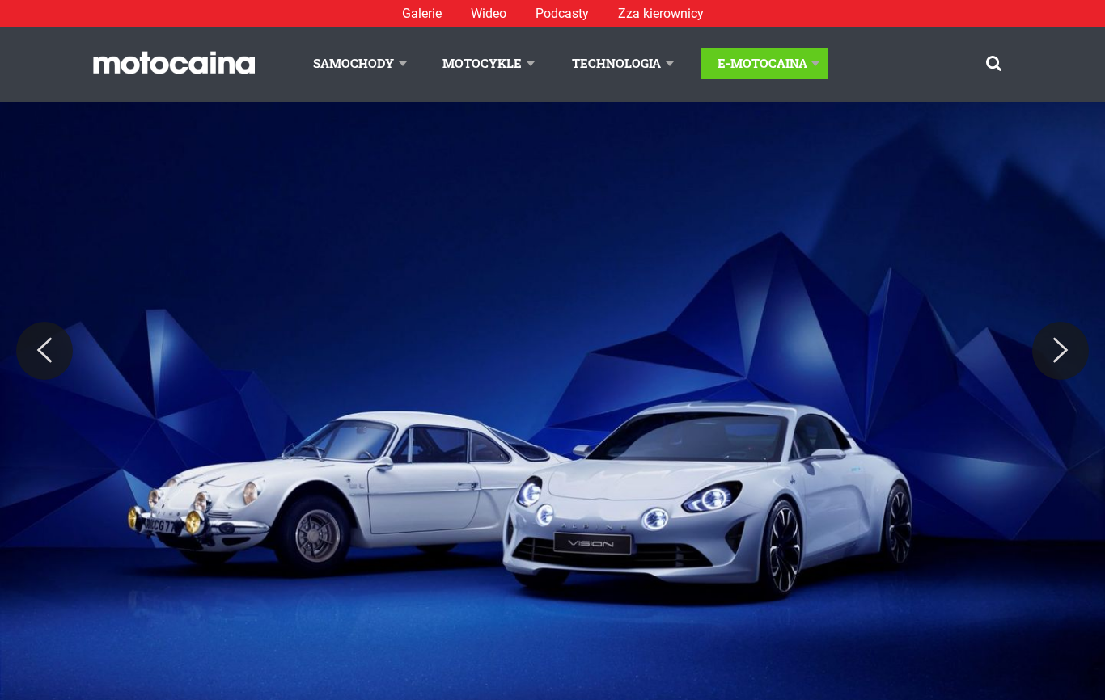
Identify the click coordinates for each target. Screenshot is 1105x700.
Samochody (353, 63)
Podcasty (562, 13)
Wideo (488, 13)
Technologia (616, 63)
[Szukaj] (993, 63)
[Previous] (44, 351)
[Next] (1060, 351)
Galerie (422, 13)
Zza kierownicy (661, 13)
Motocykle (482, 63)
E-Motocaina (762, 63)
